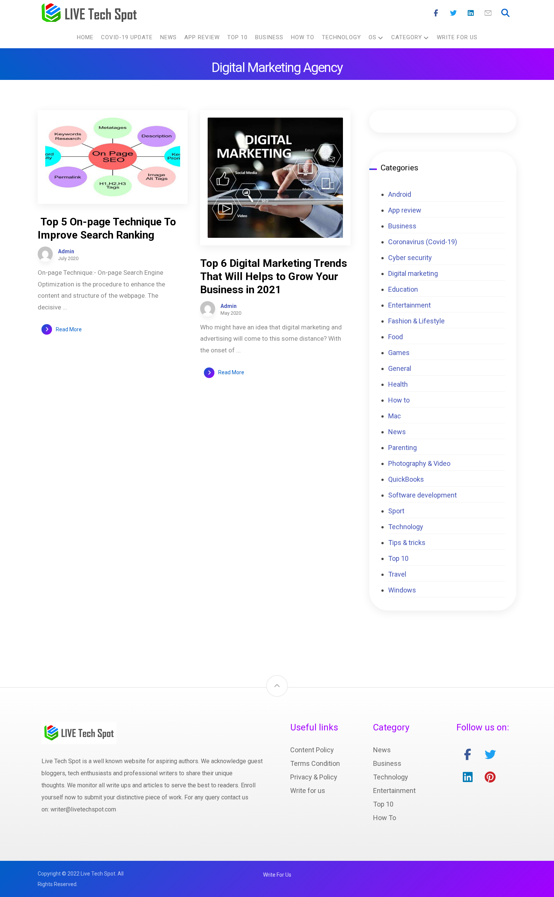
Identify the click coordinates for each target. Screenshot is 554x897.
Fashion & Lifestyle (416, 321)
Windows (402, 590)
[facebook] (467, 754)
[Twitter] (453, 13)
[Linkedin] (470, 13)
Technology (405, 527)
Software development (422, 495)
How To (384, 818)
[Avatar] (45, 254)
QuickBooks (406, 479)
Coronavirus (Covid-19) (422, 242)
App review (404, 210)
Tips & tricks (406, 542)
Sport (396, 511)
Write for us (307, 790)
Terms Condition (315, 763)
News (397, 432)
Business (402, 226)
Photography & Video (419, 463)
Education (403, 289)
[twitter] (490, 754)
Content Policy (312, 750)
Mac (394, 416)
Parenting (402, 448)
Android (399, 194)
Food (395, 337)
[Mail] (488, 13)
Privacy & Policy (313, 777)
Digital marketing (413, 273)
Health (398, 384)
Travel (397, 574)
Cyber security (410, 258)
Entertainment (409, 305)
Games (399, 353)
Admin (66, 251)
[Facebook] (436, 13)
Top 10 (398, 558)
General (399, 368)
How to (399, 400)
